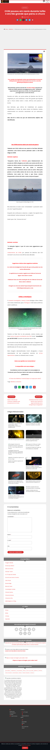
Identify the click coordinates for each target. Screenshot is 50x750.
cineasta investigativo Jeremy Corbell (19, 300)
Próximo (38, 396)
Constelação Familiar (10, 589)
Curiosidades (19, 670)
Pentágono (27, 302)
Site (8, 546)
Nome (9, 534)
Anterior (12, 396)
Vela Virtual (8, 580)
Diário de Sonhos (9, 568)
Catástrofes (13, 670)
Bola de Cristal (8, 586)
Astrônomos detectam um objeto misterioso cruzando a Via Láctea (33, 424)
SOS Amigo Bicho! (24, 722)
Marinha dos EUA (31, 81)
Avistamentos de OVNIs (14, 252)
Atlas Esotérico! (25, 716)
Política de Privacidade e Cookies (13, 713)
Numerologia (8, 583)
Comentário (10, 516)
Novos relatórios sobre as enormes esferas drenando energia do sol (33, 481)
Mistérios (24, 7)
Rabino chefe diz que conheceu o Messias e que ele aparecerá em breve (13, 401)
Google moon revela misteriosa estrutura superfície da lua (32, 440)
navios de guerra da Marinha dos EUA (20, 336)
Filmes (6, 610)
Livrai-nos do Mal (29, 670)
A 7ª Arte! (25, 712)
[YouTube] (20, 629)
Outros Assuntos (8, 672)
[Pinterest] (33, 20)
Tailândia (24, 161)
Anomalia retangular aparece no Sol (16, 439)
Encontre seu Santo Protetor (12, 577)
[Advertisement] (25, 40)
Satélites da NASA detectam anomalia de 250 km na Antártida (33, 491)
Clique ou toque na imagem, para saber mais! (25, 660)
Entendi (25, 747)
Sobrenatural (15, 672)
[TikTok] (20, 633)
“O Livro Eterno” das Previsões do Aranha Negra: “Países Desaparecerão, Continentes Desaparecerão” (15, 425)
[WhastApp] (20, 20)
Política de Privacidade (26, 745)
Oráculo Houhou (9, 592)
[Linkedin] (26, 20)
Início (6, 29)
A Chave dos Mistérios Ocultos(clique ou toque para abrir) (25, 378)
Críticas (7, 616)
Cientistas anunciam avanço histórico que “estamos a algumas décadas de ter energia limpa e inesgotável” (36, 402)
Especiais (7, 619)
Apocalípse (7, 670)
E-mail (9, 540)
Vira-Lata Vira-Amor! (25, 727)
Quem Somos (14, 716)
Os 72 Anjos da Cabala (10, 574)
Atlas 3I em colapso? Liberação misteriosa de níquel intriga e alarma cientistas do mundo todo (34, 467)
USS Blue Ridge (31, 87)
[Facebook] (17, 20)
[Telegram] (29, 20)
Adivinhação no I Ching (10, 601)
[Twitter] (23, 20)
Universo (19, 381)
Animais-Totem (9, 571)
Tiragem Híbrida (9, 562)
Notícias (40, 670)
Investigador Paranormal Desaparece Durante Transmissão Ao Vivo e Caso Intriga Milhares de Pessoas (15, 452)
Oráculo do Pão (9, 598)
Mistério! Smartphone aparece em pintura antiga (15, 461)
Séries (6, 613)
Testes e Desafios (26, 672)
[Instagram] (25, 629)
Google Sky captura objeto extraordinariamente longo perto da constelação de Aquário (16, 497)
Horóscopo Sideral (9, 565)
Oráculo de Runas (9, 595)
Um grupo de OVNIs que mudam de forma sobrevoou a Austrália (33, 448)
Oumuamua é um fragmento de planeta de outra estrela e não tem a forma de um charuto (15, 482)
